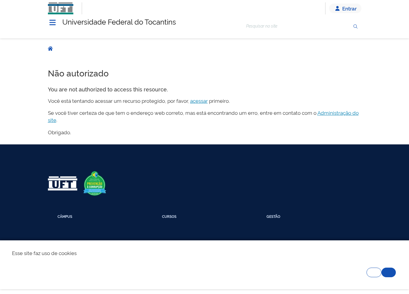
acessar (199, 100)
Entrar (349, 8)
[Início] (50, 48)
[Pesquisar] (355, 26)
